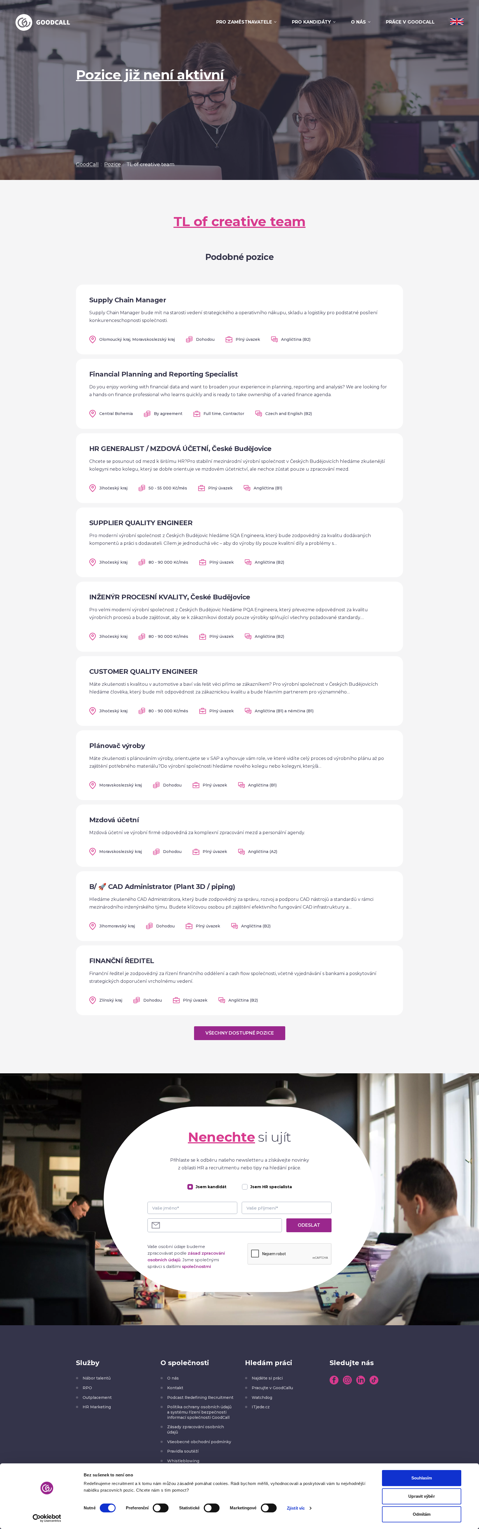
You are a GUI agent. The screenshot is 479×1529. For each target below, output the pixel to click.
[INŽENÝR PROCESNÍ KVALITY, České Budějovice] (239, 616)
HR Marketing (97, 1406)
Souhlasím (421, 1478)
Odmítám (422, 1514)
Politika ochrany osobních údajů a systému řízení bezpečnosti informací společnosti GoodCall (199, 1412)
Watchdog (262, 1397)
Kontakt (175, 1387)
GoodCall (87, 164)
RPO (87, 1387)
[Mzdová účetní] (239, 836)
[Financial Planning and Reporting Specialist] (239, 394)
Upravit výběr (421, 1496)
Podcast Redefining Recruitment (200, 1397)
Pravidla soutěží (182, 1451)
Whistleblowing (183, 1460)
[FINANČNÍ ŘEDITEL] (239, 980)
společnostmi (196, 1266)
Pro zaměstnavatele (244, 22)
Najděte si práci (267, 1378)
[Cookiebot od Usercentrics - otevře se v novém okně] (47, 1518)
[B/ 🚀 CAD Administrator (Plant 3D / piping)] (239, 906)
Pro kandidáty (311, 22)
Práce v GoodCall (410, 22)
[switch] (161, 1508)
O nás (358, 22)
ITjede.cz (261, 1406)
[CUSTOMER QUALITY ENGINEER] (239, 691)
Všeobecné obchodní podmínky (199, 1441)
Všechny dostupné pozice (239, 1033)
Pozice (112, 164)
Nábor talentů (97, 1378)
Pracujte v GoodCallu (272, 1387)
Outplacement (97, 1397)
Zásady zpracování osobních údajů (195, 1429)
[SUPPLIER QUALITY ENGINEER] (239, 542)
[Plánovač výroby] (239, 765)
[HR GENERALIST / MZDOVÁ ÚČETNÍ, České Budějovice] (239, 468)
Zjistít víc (296, 1508)
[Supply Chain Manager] (239, 319)
